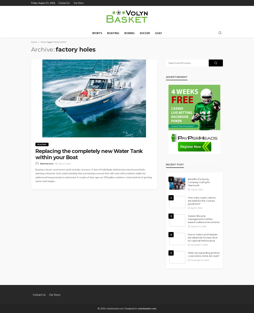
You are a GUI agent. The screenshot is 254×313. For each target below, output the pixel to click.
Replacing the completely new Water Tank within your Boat (89, 154)
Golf (158, 33)
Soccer (145, 33)
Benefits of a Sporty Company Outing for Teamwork (199, 182)
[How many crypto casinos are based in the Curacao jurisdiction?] (177, 202)
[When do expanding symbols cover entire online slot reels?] (177, 257)
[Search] (220, 33)
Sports (97, 33)
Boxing (129, 33)
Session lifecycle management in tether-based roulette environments (203, 219)
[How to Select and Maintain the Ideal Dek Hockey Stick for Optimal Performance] (177, 239)
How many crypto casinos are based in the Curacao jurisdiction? (201, 200)
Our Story (79, 3)
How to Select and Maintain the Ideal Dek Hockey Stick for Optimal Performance (203, 237)
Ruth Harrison (47, 163)
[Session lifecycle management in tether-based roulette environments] (177, 220)
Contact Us (64, 3)
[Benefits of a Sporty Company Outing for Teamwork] (177, 184)
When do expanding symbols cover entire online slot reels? (203, 254)
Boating (113, 33)
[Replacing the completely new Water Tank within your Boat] (94, 98)
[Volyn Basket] (127, 17)
